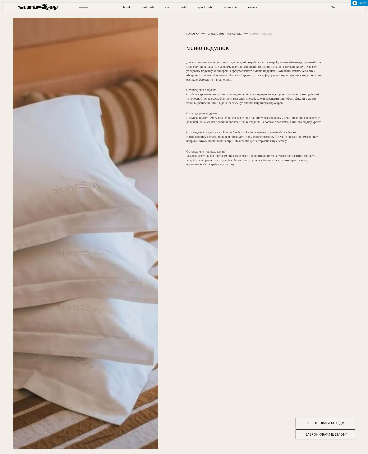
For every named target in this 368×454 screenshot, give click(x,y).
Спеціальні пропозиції (225, 33)
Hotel (126, 7)
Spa (166, 7)
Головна (192, 33)
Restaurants (230, 7)
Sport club (205, 7)
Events (252, 7)
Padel (183, 7)
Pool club (147, 7)
